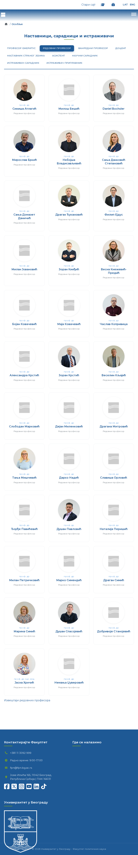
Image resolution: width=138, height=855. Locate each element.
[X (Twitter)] (14, 786)
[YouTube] (29, 786)
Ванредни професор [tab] (93, 48)
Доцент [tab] (120, 48)
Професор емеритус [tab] (21, 48)
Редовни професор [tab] (57, 48)
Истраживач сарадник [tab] (23, 62)
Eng (132, 4)
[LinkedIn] (36, 786)
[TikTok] (43, 786)
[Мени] (69, 15)
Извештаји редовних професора (27, 700)
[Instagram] (21, 786)
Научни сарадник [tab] (85, 55)
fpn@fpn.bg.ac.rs (12, 767)
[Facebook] (6, 786)
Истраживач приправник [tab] (64, 62)
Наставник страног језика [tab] (26, 55)
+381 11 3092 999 (12, 752)
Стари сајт (88, 4)
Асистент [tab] (58, 55)
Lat (125, 4)
